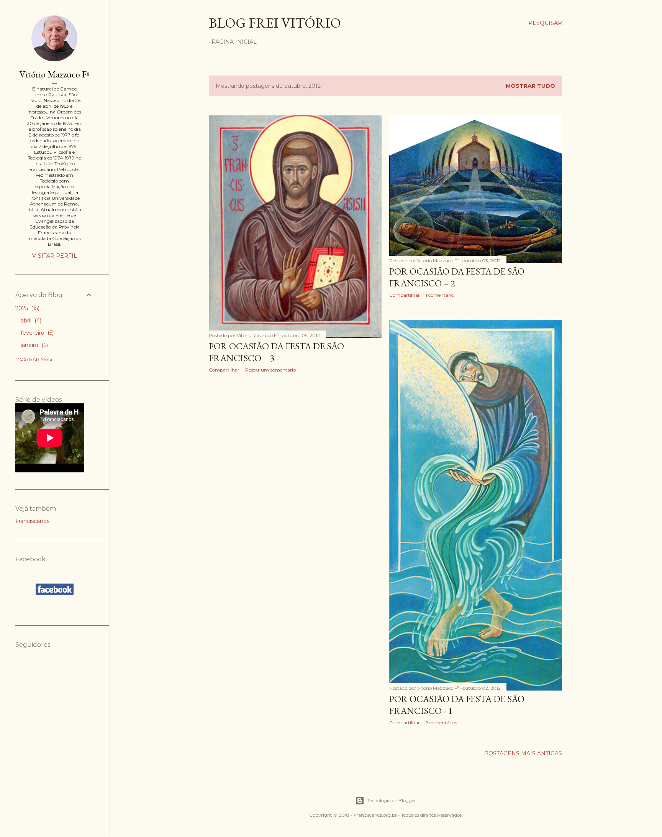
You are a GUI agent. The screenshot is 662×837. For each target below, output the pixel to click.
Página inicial (234, 41)
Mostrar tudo (530, 85)
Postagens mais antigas (523, 753)
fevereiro (36, 332)
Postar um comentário (270, 370)
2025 (26, 308)
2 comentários (441, 722)
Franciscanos (32, 521)
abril (30, 320)
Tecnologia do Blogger (391, 800)
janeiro (33, 345)
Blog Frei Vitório (275, 23)
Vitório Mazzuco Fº (55, 74)
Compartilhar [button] (224, 370)
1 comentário (440, 295)
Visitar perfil (54, 255)
